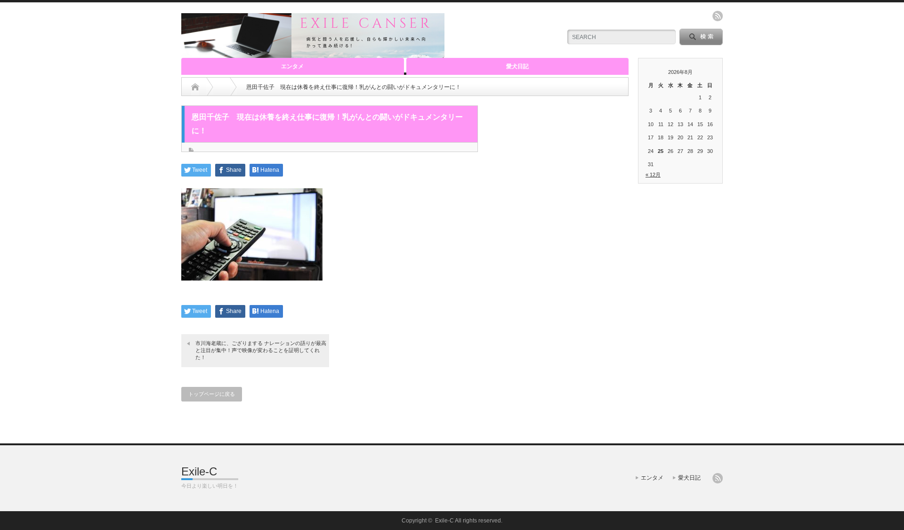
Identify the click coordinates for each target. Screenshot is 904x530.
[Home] (195, 87)
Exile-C (199, 471)
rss (717, 16)
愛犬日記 (517, 66)
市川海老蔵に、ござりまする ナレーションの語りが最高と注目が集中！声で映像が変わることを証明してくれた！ (260, 350)
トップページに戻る (211, 394)
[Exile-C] (312, 54)
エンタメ (292, 66)
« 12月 (653, 174)
